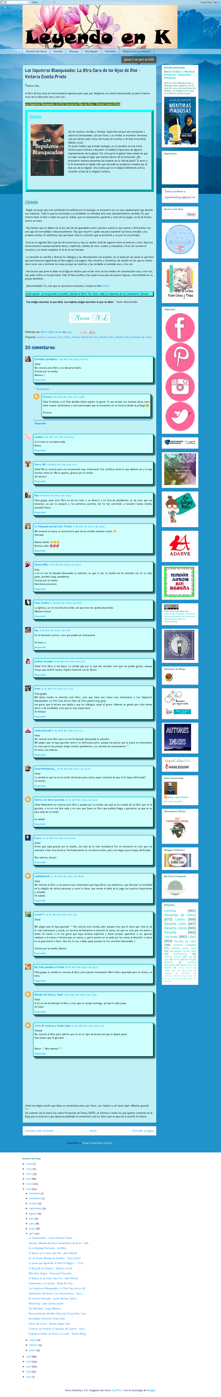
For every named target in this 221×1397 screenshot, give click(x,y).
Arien (37, 688)
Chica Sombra (41, 602)
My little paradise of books (49, 967)
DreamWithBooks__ (45, 768)
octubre (34, 1203)
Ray (36, 630)
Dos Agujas (91, 51)
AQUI (106, 285)
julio (32, 1218)
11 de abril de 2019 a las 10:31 (59, 436)
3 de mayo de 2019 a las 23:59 (80, 994)
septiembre (35, 1208)
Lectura (41, 337)
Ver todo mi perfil (173, 801)
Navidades (168, 973)
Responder (40, 379)
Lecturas (50, 337)
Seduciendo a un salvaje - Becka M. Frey (51, 1283)
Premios (177, 959)
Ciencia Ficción (185, 968)
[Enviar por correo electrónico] (81, 332)
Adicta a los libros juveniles (49, 799)
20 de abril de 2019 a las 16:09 (58, 838)
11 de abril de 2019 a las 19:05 (89, 526)
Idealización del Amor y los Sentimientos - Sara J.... (56, 1293)
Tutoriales (110, 51)
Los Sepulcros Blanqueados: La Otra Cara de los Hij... (57, 1288)
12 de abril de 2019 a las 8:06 (66, 602)
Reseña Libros (123, 337)
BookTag (188, 959)
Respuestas (43, 388)
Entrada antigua (143, 1131)
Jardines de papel (43, 661)
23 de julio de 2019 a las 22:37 (88, 1025)
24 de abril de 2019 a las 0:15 (61, 914)
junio (32, 1223)
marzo (33, 1340)
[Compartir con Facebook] (91, 332)
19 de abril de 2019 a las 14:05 (82, 799)
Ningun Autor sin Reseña (136, 51)
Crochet (58, 51)
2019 (29, 1189)
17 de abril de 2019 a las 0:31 (67, 730)
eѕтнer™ (39, 914)
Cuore (37, 838)
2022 (29, 1173)
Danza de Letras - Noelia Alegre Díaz (49, 1323)
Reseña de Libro (90, 337)
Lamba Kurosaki (42, 730)
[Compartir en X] (87, 332)
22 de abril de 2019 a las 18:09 (67, 876)
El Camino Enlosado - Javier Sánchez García (52, 1298)
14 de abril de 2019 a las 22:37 (57, 688)
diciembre (35, 1193)
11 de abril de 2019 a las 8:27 (73, 359)
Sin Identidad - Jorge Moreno (45, 1308)
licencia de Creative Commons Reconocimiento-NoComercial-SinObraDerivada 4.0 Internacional (180, 617)
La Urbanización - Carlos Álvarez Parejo (50, 1237)
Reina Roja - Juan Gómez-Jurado (46, 1303)
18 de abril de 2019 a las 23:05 (74, 768)
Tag (190, 957)
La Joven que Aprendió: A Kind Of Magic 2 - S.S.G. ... (57, 1263)
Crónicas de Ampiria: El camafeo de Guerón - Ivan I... (57, 1328)
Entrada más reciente (39, 1131)
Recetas (73, 51)
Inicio (93, 1131)
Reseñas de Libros (36, 51)
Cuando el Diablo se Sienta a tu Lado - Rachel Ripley (57, 1333)
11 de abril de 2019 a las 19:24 (65, 564)
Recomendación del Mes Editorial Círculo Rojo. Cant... (58, 1313)
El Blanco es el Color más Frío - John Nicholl (53, 1278)
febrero (33, 1345)
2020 (29, 1183)
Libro (59, 337)
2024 (29, 1163)
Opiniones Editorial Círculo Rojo (178, 976)
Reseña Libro (107, 337)
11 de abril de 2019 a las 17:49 (55, 495)
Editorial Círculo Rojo (183, 948)
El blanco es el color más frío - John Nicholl (53, 1253)
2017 (29, 1361)
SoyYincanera (180, 954)
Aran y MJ (39, 464)
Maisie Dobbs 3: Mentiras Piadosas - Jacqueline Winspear (179, 74)
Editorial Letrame (172, 957)
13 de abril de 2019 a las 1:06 (54, 630)
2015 (29, 1371)
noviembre (35, 1198)
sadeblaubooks (42, 876)
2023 (29, 1168)
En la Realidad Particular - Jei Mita (47, 1248)
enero (32, 1350)
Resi (36, 495)
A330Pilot (116, 1390)
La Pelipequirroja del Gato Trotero (53, 526)
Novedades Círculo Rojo (183, 951)
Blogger (151, 1390)
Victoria (47, 396)
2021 (29, 1178)
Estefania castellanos (45, 359)
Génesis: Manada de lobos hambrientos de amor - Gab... (59, 1243)
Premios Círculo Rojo (173, 979)
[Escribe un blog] (84, 332)
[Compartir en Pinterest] (94, 332)
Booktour (168, 962)
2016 (29, 1366)
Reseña (76, 337)
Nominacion (185, 973)
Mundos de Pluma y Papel (48, 994)
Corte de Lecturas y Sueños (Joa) (52, 1025)
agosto (33, 1213)
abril (32, 1233)
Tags (166, 959)
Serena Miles (41, 564)
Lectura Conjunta (184, 944)
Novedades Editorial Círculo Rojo (47, 1318)
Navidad (189, 971)
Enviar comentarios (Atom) (97, 1142)
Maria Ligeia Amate (177, 797)
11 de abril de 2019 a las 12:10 (61, 464)
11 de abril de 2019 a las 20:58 (68, 396)
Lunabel (38, 436)
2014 (29, 1376)
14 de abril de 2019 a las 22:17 (69, 661)
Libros (67, 337)
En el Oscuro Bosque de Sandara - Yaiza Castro (55, 1258)
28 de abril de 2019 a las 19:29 (81, 967)
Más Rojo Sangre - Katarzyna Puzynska (50, 1273)
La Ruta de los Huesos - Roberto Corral (50, 1268)
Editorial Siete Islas (172, 971)
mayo (32, 1228)
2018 (29, 1356)
